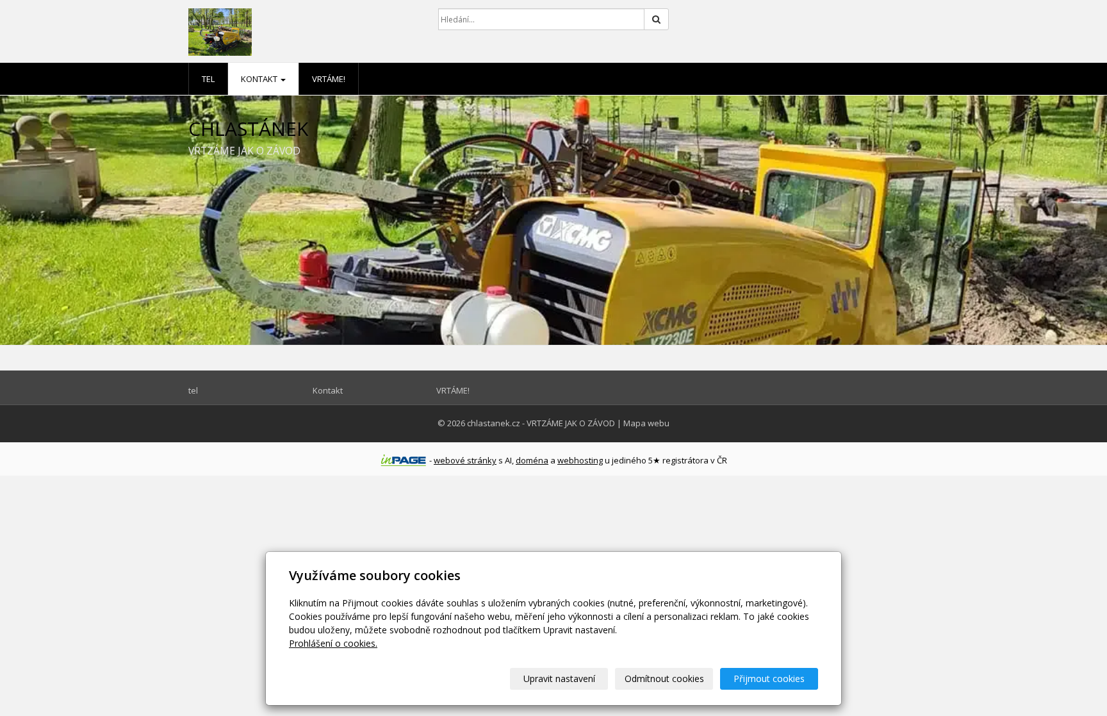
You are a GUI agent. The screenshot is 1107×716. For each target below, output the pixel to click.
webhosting (580, 460)
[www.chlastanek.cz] (303, 32)
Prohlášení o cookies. (333, 643)
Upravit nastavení (559, 678)
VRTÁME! (328, 79)
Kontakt (260, 79)
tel (208, 79)
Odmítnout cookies (664, 678)
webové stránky (465, 460)
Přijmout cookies (769, 678)
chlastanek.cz (493, 423)
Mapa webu (646, 423)
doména (532, 460)
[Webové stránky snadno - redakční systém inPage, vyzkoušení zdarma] (403, 460)
